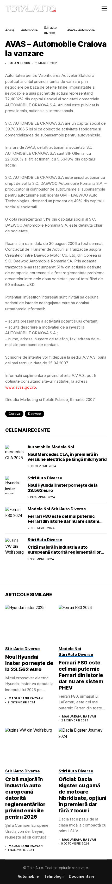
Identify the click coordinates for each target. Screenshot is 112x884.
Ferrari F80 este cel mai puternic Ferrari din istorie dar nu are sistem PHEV (63, 521)
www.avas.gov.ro (20, 387)
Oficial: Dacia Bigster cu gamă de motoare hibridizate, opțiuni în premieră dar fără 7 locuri (82, 795)
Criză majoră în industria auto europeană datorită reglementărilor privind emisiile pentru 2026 (64, 552)
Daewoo (34, 414)
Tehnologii (54, 876)
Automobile (29, 30)
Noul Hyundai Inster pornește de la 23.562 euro (29, 663)
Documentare (82, 876)
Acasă (10, 30)
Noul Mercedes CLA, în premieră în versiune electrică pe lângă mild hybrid (67, 457)
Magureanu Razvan (25, 698)
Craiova (14, 414)
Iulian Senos (19, 63)
